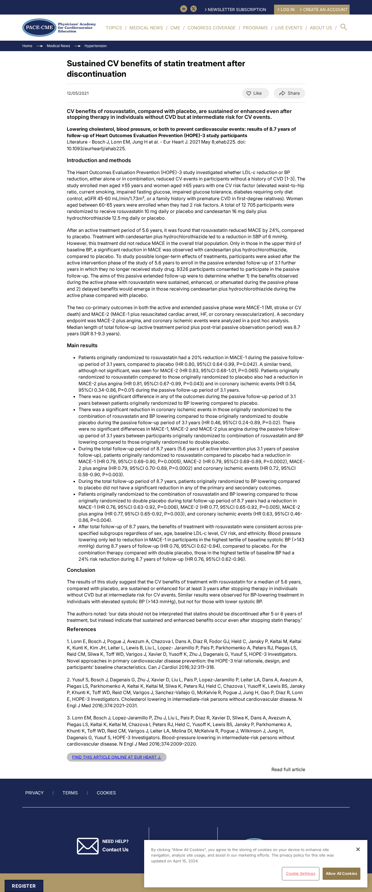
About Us (321, 28)
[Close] (358, 849)
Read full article (288, 769)
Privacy (34, 793)
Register (24, 886)
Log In (288, 9)
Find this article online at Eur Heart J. (116, 757)
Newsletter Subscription (237, 9)
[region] (255, 863)
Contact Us (115, 849)
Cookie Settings (300, 873)
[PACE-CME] (59, 28)
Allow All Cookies (341, 873)
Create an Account (325, 9)
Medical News (146, 28)
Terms (70, 793)
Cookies (106, 793)
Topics (114, 28)
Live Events (289, 28)
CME (175, 28)
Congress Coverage (211, 28)
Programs (255, 28)
